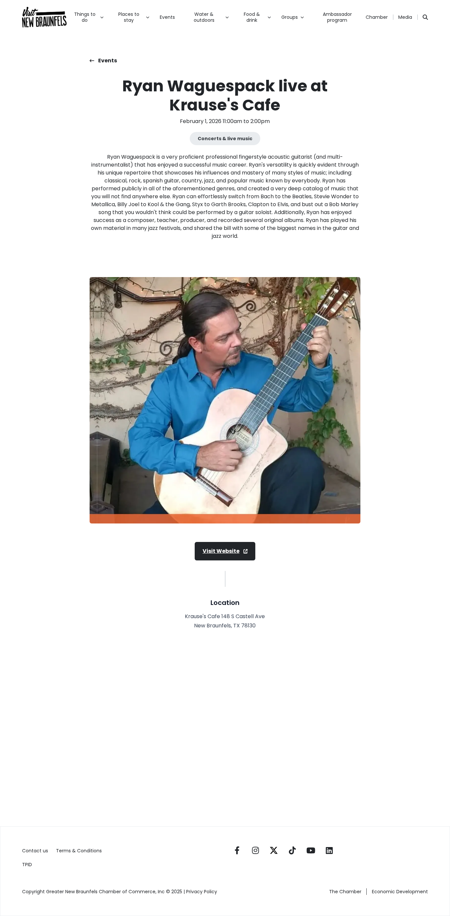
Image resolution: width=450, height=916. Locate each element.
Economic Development (400, 891)
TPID (27, 864)
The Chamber (345, 891)
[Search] (425, 17)
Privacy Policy (202, 891)
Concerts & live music (225, 138)
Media (405, 17)
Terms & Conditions (79, 850)
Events (167, 17)
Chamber (377, 17)
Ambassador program (337, 17)
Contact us (35, 850)
